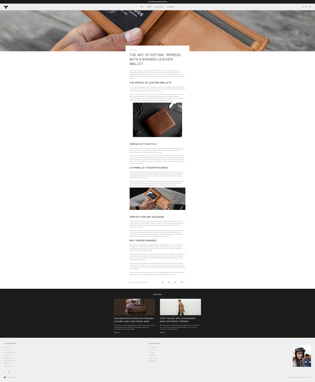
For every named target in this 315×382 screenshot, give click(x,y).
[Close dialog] (187, 174)
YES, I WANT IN (141, 205)
